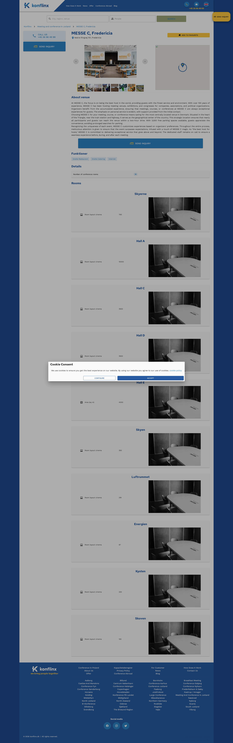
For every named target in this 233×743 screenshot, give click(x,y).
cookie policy (175, 370)
